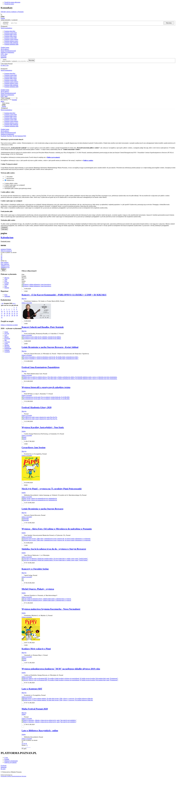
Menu (2, 101)
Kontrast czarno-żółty (10, 37)
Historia (6, 287)
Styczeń (6, 333)
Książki (6, 282)
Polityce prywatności (53, 157)
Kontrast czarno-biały (10, 33)
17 (1, 313)
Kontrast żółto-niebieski (11, 42)
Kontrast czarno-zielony (11, 39)
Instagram (3, 57)
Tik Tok (14, 136)
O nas (6, 757)
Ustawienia (4, 227)
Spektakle (7, 296)
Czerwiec (7, 342)
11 (4, 311)
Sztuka (6, 284)
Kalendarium (7, 237)
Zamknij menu (5, 47)
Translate (14, 100)
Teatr (5, 279)
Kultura (9, 249)
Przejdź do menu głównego (12, 2)
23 (17, 313)
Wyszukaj (168, 23)
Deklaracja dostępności (11, 761)
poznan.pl (3, 249)
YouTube (9, 136)
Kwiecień (7, 338)
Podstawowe (10, 180)
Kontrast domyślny (9, 31)
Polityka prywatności (10, 762)
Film (5, 281)
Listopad (6, 350)
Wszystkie (10, 176)
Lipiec (6, 343)
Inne (5, 286)
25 (4, 315)
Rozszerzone (10, 178)
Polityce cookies (88, 160)
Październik (7, 348)
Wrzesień (7, 347)
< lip (2, 303)
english (3, 18)
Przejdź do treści (9, 4)
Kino (5, 294)
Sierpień (6, 345)
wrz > (14, 303)
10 (1, 311)
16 (17, 311)
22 (14, 313)
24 (1, 315)
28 (12, 315)
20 (9, 313)
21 (12, 313)
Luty (5, 335)
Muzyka (6, 278)
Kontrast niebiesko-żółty (11, 44)
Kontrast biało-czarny (10, 34)
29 (14, 315)
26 (7, 315)
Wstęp (6, 332)
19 (7, 313)
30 (17, 315)
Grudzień (7, 351)
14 (12, 311)
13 (9, 311)
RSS (24, 136)
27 (9, 315)
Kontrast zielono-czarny (11, 41)
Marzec (6, 337)
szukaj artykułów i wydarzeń (9, 61)
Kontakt (6, 759)
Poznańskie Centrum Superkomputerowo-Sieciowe (13, 776)
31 (1, 317)
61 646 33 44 (4, 65)
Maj (5, 340)
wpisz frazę (7, 22)
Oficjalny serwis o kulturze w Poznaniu (12, 11)
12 (7, 311)
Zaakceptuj (4, 229)
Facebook (3, 55)
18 (4, 313)
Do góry (24, 748)
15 (14, 311)
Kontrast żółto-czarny (10, 36)
